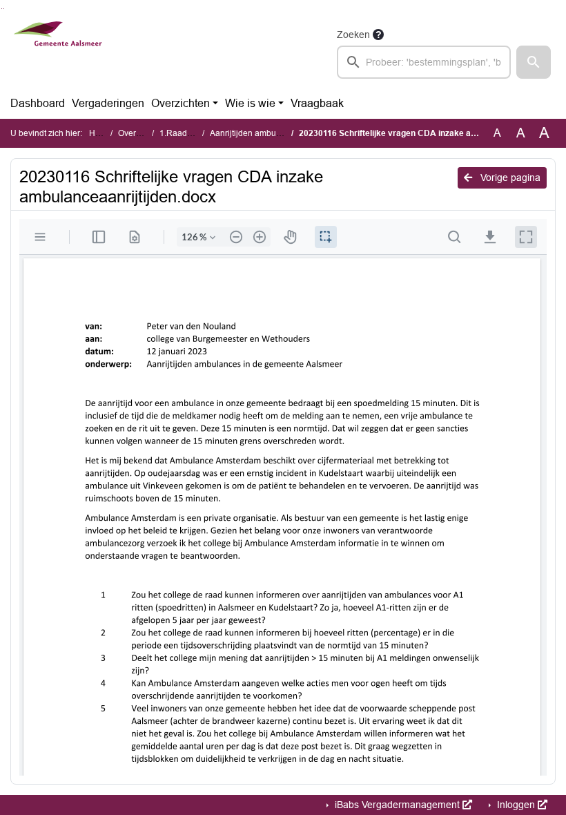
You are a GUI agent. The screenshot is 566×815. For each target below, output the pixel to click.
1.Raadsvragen (188, 133)
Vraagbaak (317, 103)
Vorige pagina (509, 177)
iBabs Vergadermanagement (397, 804)
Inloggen (516, 804)
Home (100, 133)
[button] (533, 62)
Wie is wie (250, 103)
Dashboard (37, 103)
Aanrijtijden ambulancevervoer (267, 133)
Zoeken (353, 34)
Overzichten (180, 103)
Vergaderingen (108, 103)
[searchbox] (424, 62)
